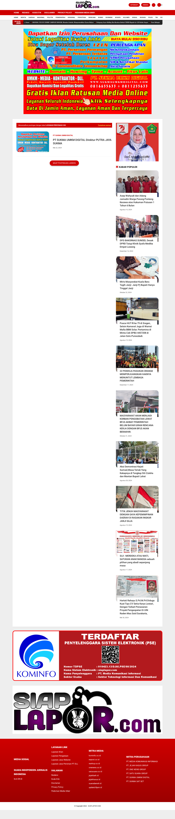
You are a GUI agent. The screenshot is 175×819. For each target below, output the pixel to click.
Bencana (92, 17)
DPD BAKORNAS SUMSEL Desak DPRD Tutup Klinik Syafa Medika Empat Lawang (136, 243)
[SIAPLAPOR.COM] (88, 8)
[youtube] (23, 5)
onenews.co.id (95, 767)
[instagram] (20, 5)
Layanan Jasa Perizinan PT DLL (64, 764)
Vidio (162, 17)
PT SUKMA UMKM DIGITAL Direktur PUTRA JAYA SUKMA (82, 141)
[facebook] (13, 5)
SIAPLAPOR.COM (94, 806)
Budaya (143, 17)
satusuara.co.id (95, 771)
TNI (156, 17)
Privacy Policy (65, 13)
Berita (23, 17)
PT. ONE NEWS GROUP (136, 769)
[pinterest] (25, 764)
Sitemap (134, 5)
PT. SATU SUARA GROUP (136, 773)
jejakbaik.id (94, 775)
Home (16, 13)
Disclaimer (49, 13)
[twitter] (17, 5)
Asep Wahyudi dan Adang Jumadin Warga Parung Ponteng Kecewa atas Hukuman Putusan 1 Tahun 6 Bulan (137, 200)
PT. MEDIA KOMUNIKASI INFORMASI (142, 761)
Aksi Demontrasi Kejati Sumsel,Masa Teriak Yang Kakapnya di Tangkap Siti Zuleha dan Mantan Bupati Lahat (136, 471)
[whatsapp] (21, 764)
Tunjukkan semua (104, 125)
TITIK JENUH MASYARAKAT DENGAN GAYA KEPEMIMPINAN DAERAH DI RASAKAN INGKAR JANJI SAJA (136, 516)
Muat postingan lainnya (64, 163)
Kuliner (126, 17)
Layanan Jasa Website (60, 760)
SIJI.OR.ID (18, 779)
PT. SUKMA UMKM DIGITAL (138, 777)
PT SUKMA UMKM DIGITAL (63, 135)
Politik (50, 17)
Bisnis (100, 17)
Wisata (118, 17)
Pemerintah (60, 17)
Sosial (134, 17)
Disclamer (55, 783)
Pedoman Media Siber (85, 13)
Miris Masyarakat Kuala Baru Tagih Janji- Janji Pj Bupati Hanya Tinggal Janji (137, 284)
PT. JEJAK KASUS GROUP (137, 765)
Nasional (41, 17)
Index (145, 5)
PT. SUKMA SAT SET (135, 781)
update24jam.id (95, 787)
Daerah (32, 17)
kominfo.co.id (95, 755)
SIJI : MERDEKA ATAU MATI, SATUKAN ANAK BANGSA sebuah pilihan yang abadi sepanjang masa (137, 560)
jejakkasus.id (94, 779)
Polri (150, 17)
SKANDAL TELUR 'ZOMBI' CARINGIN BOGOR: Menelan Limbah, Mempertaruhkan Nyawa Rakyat (47, 22)
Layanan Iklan (57, 752)
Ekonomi (109, 17)
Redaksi (25, 13)
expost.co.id (94, 759)
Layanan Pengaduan (59, 756)
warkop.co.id (94, 763)
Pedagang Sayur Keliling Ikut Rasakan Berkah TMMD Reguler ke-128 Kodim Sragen (106, 22)
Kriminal (71, 17)
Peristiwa (82, 17)
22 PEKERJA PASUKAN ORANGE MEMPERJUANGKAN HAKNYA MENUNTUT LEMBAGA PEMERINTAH (136, 376)
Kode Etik (36, 13)
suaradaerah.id (95, 783)
